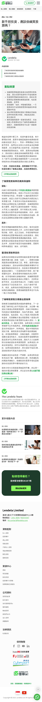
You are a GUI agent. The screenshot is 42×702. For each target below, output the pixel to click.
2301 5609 (15, 517)
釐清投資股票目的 (10, 73)
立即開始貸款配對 (10, 174)
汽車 (34, 9)
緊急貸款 (6, 554)
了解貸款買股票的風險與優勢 (14, 70)
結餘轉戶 (6, 536)
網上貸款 (6, 540)
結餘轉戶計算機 (8, 581)
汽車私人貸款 (7, 547)
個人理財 (12, 9)
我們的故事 (6, 596)
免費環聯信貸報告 (9, 584)
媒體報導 (6, 621)
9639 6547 (25, 517)
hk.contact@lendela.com (18, 520)
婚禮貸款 (6, 558)
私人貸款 (4, 9)
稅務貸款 (6, 544)
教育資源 (6, 577)
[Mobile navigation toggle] (38, 3)
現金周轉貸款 (7, 551)
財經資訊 (20, 9)
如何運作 (6, 600)
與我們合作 (6, 614)
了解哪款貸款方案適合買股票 (14, 76)
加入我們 (6, 618)
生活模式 (28, 9)
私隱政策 (6, 633)
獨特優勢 (6, 607)
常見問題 (6, 574)
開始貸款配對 (21, 488)
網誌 (3, 17)
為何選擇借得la (8, 603)
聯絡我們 (6, 611)
